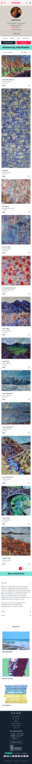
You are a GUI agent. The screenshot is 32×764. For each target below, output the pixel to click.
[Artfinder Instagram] (17, 713)
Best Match (24, 52)
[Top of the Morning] (16, 460)
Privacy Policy (24, 761)
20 (21, 25)
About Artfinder (16, 716)
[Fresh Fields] (16, 353)
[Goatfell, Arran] (16, 546)
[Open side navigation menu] (1, 3)
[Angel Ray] (16, 133)
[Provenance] (16, 196)
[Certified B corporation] (16, 748)
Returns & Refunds (16, 723)
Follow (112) (17, 33)
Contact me (23, 42)
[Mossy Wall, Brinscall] (16, 71)
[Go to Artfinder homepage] (16, 3)
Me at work (26, 38)
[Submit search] (5, 3)
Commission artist (8, 42)
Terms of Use (16, 761)
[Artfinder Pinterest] (20, 713)
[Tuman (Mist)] (16, 316)
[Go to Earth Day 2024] (16, 643)
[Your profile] (26, 2)
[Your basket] (30, 3)
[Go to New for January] (16, 669)
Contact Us (16, 727)
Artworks (5, 38)
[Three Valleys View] (16, 385)
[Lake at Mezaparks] (16, 418)
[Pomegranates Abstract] (16, 275)
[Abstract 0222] (16, 234)
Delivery (16, 721)
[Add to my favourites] (29, 86)
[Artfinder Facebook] (11, 713)
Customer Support (16, 725)
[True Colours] (16, 505)
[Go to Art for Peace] (16, 696)
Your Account (16, 718)
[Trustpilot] (16, 753)
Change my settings (16, 742)
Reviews (12, 38)
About (18, 38)
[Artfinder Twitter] (14, 713)
